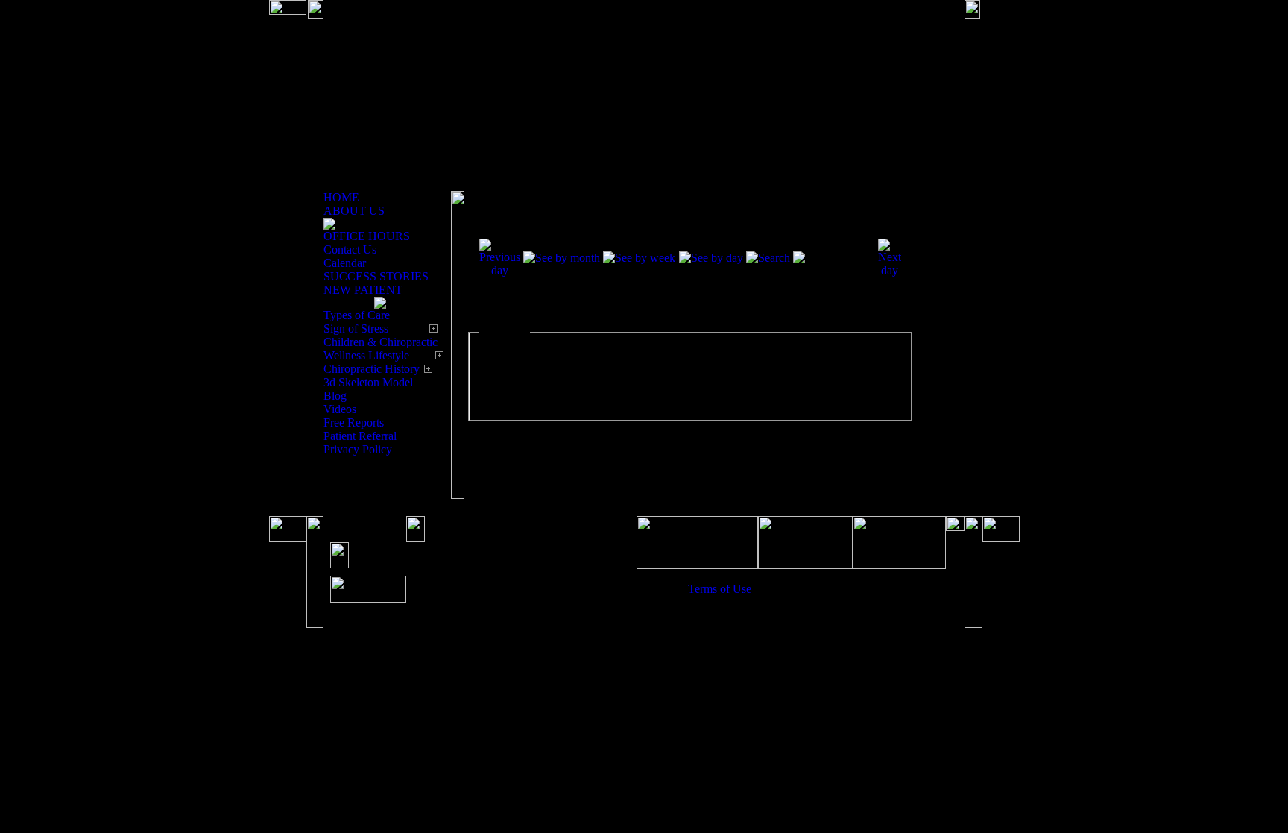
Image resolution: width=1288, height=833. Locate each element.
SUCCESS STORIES (376, 276)
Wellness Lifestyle (366, 355)
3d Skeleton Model (368, 382)
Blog (335, 395)
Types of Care (356, 315)
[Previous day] (499, 270)
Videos (339, 409)
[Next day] (889, 270)
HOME (341, 197)
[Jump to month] (834, 257)
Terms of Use (719, 588)
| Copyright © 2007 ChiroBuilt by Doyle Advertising (817, 595)
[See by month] (561, 257)
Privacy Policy (357, 449)
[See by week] (639, 257)
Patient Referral (360, 436)
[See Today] (711, 257)
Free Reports (353, 422)
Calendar (344, 263)
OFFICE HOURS (366, 236)
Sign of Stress (355, 328)
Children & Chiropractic (380, 342)
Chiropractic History (371, 368)
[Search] (768, 257)
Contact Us (349, 249)
